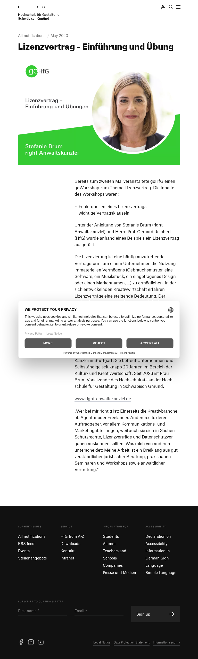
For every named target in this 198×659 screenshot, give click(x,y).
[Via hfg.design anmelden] (163, 7)
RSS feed (26, 543)
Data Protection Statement (132, 642)
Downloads (70, 543)
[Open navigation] (178, 7)
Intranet (67, 558)
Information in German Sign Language (157, 557)
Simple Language (160, 572)
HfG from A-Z (72, 536)
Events (24, 550)
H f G (39, 12)
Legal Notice (101, 642)
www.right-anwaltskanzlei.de (103, 398)
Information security (166, 642)
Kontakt (68, 550)
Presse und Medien (119, 572)
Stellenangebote (32, 558)
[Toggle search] (171, 7)
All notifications (31, 536)
